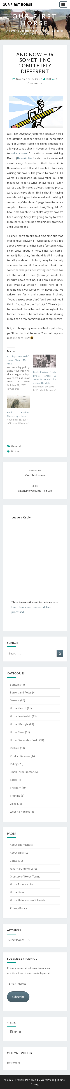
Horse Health (18, 708)
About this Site (19, 852)
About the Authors (21, 844)
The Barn (15, 787)
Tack (13, 780)
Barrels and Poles (20, 692)
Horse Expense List (21, 884)
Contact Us (17, 860)
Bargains (15, 684)
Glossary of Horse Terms (25, 876)
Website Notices (20, 811)
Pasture (14, 748)
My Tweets (13, 1063)
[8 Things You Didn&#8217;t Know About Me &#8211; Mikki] (20, 372)
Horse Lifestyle (19, 724)
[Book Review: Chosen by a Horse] (18, 401)
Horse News (17, 732)
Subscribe (18, 997)
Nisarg (35, 1084)
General (16, 446)
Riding (14, 764)
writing (15, 451)
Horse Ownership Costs (24, 740)
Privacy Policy (18, 908)
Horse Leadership (20, 716)
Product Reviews (20, 756)
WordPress (48, 1079)
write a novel (19, 153)
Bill (48, 78)
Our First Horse (17, 4)
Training (15, 795)
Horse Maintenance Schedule (27, 900)
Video (13, 803)
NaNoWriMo (24, 158)
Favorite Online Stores (23, 868)
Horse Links (17, 892)
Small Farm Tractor (22, 772)
